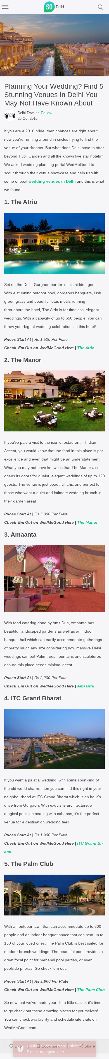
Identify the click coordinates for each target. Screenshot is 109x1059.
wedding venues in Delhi (52, 181)
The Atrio (85, 348)
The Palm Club (91, 989)
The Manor (87, 522)
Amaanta (85, 686)
